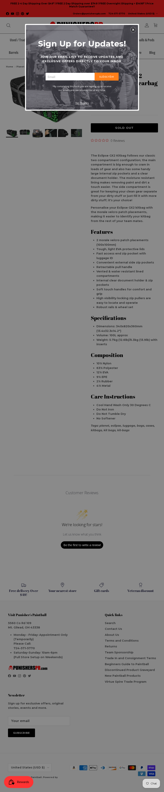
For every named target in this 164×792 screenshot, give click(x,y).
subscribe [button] (106, 76)
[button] (133, 29)
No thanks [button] (82, 103)
